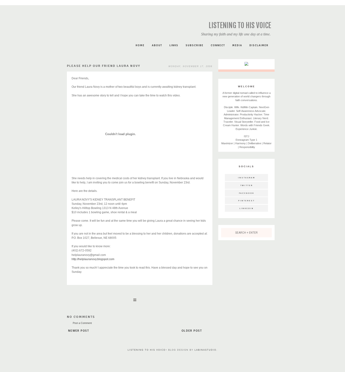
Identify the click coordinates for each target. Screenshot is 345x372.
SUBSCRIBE (194, 45)
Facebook (246, 193)
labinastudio (205, 350)
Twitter (246, 185)
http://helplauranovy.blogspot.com (93, 259)
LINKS (173, 45)
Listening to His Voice (240, 25)
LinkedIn (246, 208)
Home (140, 45)
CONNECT (218, 45)
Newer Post (78, 331)
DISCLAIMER (258, 45)
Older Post (191, 331)
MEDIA (237, 45)
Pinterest (246, 200)
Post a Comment (82, 323)
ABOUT (157, 45)
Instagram (246, 177)
